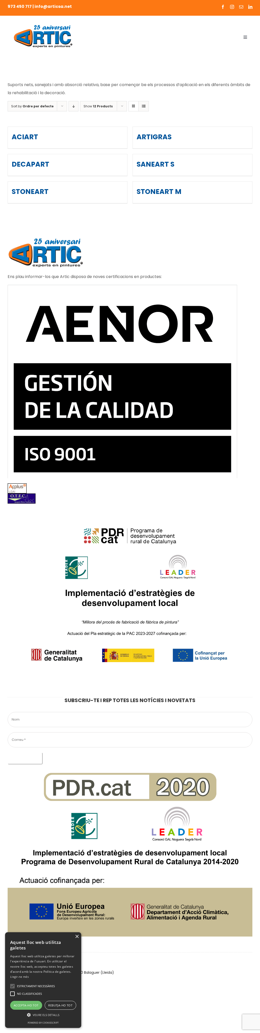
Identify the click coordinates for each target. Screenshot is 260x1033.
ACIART (25, 137)
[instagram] (232, 7)
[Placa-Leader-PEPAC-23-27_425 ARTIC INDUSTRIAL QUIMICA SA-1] (130, 510)
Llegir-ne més (19, 977)
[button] (12, 986)
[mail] (241, 7)
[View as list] (144, 106)
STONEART (30, 191)
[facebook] (223, 7)
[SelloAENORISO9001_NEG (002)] (122, 287)
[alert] (43, 980)
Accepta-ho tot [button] (26, 1005)
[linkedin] (250, 7)
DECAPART (30, 164)
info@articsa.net (53, 6)
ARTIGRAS (154, 137)
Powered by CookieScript (43, 1022)
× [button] (77, 937)
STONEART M (159, 191)
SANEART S (155, 164)
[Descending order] (73, 106)
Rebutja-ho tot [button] (60, 1005)
